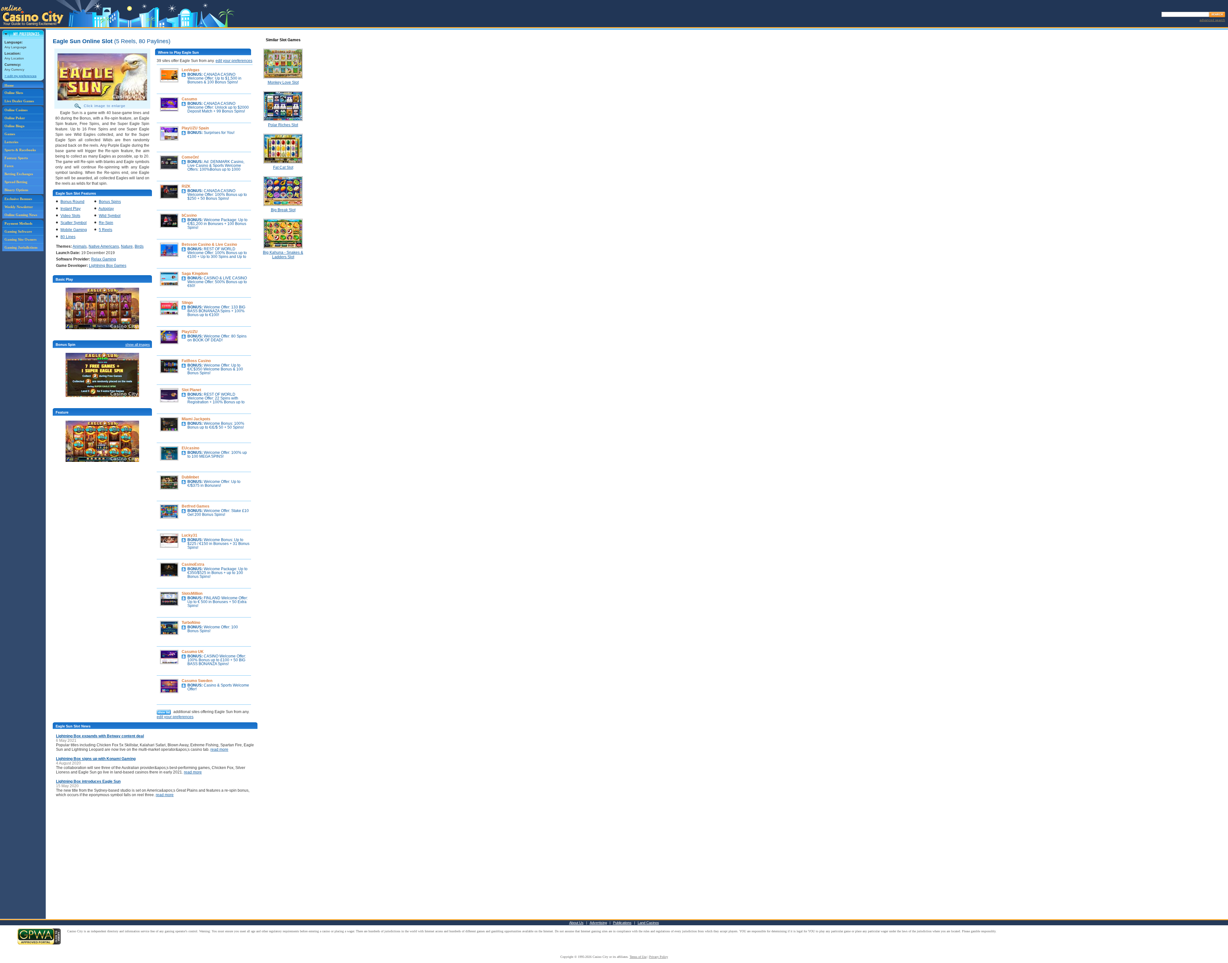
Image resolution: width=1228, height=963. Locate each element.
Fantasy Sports (16, 158)
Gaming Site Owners (20, 239)
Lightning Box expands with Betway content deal (100, 736)
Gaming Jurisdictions (20, 247)
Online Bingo (14, 126)
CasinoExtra (193, 564)
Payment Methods (18, 223)
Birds (139, 246)
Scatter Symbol (73, 223)
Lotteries (11, 142)
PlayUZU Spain (195, 128)
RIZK (186, 186)
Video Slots (70, 216)
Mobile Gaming (73, 230)
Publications (622, 923)
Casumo (189, 99)
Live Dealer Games (19, 101)
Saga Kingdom (195, 273)
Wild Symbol (110, 216)
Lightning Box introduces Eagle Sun (88, 781)
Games (9, 134)
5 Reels (105, 230)
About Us (576, 923)
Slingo (187, 302)
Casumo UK (193, 651)
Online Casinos (16, 110)
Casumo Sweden (197, 681)
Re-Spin (106, 223)
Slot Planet (191, 390)
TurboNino (191, 622)
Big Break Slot (283, 210)
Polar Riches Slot (283, 125)
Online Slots (13, 93)
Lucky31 (189, 535)
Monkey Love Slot (283, 82)
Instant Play (70, 208)
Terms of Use (638, 957)
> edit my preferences (20, 76)
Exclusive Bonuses (18, 199)
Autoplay (106, 208)
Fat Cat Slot (283, 167)
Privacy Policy (658, 957)
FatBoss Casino (196, 361)
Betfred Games (195, 506)
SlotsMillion (192, 593)
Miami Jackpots (196, 419)
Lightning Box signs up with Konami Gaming (96, 759)
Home (9, 85)
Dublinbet (190, 477)
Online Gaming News (20, 215)
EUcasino (190, 448)
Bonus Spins (110, 201)
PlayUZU (190, 332)
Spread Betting (16, 182)
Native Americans (104, 246)
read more (219, 749)
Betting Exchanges (18, 174)
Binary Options (16, 190)
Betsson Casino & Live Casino (209, 244)
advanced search (1212, 20)
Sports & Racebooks (20, 150)
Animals (80, 246)
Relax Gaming (103, 259)
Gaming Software (18, 231)
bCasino (189, 215)
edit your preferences (234, 60)
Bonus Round (72, 201)
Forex (9, 166)
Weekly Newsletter (18, 207)
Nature (127, 246)
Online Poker (14, 118)
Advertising (598, 923)
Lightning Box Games (107, 265)
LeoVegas (191, 70)
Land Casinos (648, 923)
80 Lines (67, 237)
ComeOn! (190, 157)
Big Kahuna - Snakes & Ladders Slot (283, 254)
